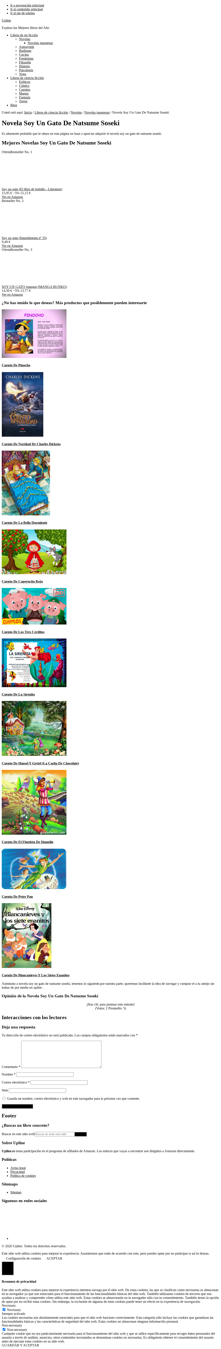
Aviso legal (18, 1168)
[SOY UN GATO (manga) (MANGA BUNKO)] (34, 283)
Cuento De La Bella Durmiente (24, 522)
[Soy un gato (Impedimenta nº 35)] (34, 234)
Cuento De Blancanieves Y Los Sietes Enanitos (35, 975)
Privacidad (17, 1172)
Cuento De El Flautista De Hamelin (27, 842)
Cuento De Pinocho (16, 365)
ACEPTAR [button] (54, 1258)
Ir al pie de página (22, 13)
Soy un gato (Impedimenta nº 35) (24, 238)
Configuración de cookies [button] (23, 1258)
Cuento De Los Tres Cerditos (23, 632)
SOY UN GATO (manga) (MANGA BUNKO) (34, 287)
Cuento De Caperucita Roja (22, 581)
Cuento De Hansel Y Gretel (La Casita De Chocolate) (40, 763)
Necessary (14, 1310)
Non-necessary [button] (12, 1325)
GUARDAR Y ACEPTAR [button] (20, 1345)
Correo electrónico (16, 1082)
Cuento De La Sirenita (18, 694)
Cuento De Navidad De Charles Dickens (31, 444)
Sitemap (15, 1192)
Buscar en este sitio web (18, 1134)
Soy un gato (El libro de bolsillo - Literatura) (32, 189)
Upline (6, 20)
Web (5, 1090)
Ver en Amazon (12, 197)
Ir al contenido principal (26, 9)
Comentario (11, 1067)
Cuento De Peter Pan (17, 896)
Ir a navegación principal (27, 5)
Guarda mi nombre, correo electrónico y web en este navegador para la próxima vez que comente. (73, 1098)
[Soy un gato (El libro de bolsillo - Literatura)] (34, 185)
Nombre (9, 1074)
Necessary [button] (9, 1305)
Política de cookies (23, 1175)
